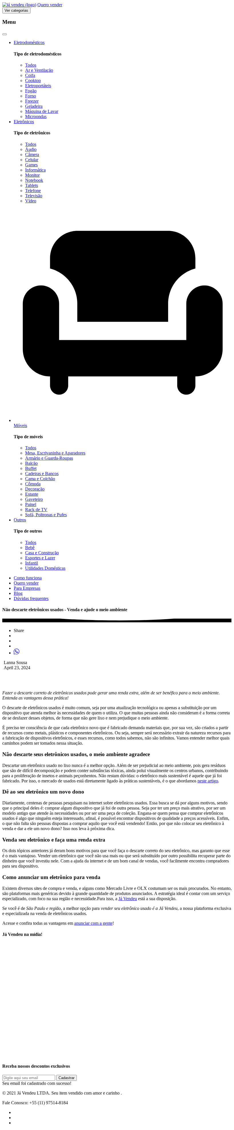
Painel (30, 504)
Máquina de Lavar (41, 111)
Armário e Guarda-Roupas (49, 458)
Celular (31, 159)
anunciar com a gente (93, 923)
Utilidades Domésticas (45, 568)
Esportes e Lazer (40, 557)
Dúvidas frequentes (31, 598)
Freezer (32, 101)
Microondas (36, 116)
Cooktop (33, 80)
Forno (30, 95)
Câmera (32, 154)
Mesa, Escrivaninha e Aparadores (55, 453)
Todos (30, 65)
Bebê (30, 547)
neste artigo (207, 780)
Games (31, 164)
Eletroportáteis (38, 85)
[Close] (4, 34)
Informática (35, 170)
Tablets (31, 185)
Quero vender (49, 4)
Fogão (31, 90)
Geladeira (34, 106)
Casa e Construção (42, 552)
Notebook (34, 180)
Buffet (31, 468)
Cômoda (33, 483)
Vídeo (30, 200)
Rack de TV (36, 509)
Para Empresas (27, 588)
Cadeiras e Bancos (41, 473)
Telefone (33, 190)
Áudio (31, 149)
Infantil (31, 563)
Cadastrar (66, 1078)
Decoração (35, 489)
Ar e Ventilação (39, 70)
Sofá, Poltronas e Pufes (46, 514)
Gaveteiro (34, 499)
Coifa (30, 75)
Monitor (32, 175)
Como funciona (28, 577)
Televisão (33, 195)
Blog (18, 593)
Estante (31, 494)
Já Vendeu (127, 898)
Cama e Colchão (40, 478)
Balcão (31, 463)
